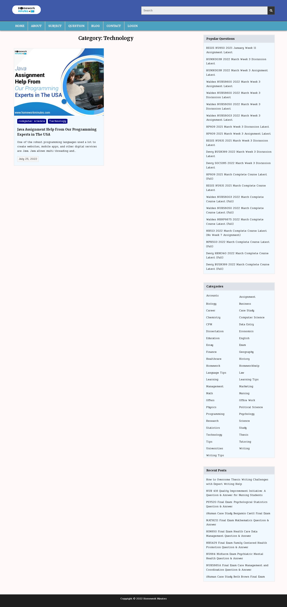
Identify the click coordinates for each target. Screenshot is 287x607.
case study (246, 310)
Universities (214, 448)
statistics (213, 428)
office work (247, 400)
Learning (212, 379)
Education (213, 338)
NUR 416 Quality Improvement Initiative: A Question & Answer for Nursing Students (236, 493)
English (244, 338)
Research (212, 421)
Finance (211, 352)
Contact (114, 26)
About (36, 26)
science (244, 421)
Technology (57, 121)
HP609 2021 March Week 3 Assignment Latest (238, 134)
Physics (211, 407)
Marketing (246, 386)
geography (246, 352)
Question (76, 26)
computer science (31, 121)
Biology (211, 304)
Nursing (244, 393)
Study (243, 428)
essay (209, 345)
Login (133, 26)
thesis (243, 435)
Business (245, 304)
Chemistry (213, 317)
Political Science (251, 407)
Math (209, 393)
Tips (209, 442)
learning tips (249, 379)
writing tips (215, 455)
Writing (244, 448)
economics (246, 331)
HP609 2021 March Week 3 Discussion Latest (237, 127)
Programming (215, 414)
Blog (95, 26)
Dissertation (215, 331)
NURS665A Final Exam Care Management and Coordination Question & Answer (237, 567)
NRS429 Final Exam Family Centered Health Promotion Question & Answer (236, 545)
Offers (210, 400)
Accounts (212, 296)
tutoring (245, 442)
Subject (55, 26)
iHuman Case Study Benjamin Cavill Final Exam (238, 513)
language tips (216, 373)
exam (242, 345)
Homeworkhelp (249, 366)
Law (241, 373)
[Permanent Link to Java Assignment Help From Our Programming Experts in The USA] (59, 82)
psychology (246, 414)
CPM (209, 324)
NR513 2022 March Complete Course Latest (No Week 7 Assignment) (236, 233)
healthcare (213, 359)
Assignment (247, 297)
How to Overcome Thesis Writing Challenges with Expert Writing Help (237, 481)
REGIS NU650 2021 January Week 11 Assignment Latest (231, 50)
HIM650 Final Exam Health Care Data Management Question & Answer (231, 533)
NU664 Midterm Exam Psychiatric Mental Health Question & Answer (234, 556)
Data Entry (246, 324)
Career (210, 310)
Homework (213, 366)
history (244, 359)
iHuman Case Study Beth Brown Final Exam (235, 577)
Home (19, 26)
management (215, 386)
